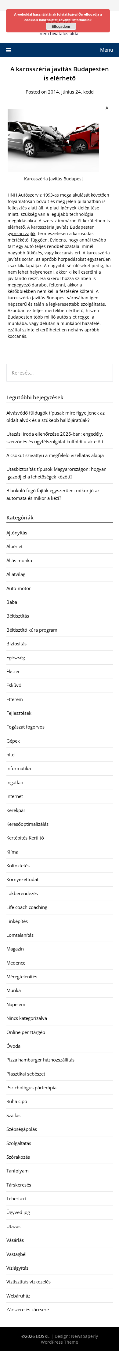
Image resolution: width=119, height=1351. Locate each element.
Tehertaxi (16, 1198)
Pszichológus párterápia (31, 1087)
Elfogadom (61, 26)
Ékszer (13, 671)
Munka (13, 990)
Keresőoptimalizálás (27, 824)
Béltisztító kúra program (31, 630)
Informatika (18, 768)
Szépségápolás (21, 1129)
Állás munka (19, 560)
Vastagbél (16, 1254)
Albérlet (14, 546)
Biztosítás (16, 643)
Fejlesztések (18, 713)
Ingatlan (14, 782)
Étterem (14, 699)
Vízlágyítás (17, 1268)
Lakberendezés (22, 893)
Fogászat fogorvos (25, 727)
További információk (75, 19)
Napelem (15, 1004)
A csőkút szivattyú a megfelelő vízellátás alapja (55, 455)
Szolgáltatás (18, 1143)
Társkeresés (18, 1185)
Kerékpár (15, 810)
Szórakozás (18, 1157)
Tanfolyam (17, 1171)
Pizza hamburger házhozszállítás (40, 1060)
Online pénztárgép (25, 1032)
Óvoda (13, 1046)
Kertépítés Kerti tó (25, 838)
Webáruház (18, 1296)
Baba (11, 602)
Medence (15, 963)
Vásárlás (15, 1240)
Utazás (13, 1226)
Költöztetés (18, 865)
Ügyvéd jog (18, 1212)
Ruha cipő (16, 1101)
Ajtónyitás (16, 533)
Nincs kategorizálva (26, 1018)
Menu (106, 49)
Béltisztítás (17, 616)
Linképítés (17, 921)
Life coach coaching (26, 907)
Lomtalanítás (20, 935)
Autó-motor (18, 588)
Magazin (15, 949)
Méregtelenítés (21, 976)
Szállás (13, 1115)
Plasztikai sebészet (25, 1074)
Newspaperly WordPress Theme (69, 1339)
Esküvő (13, 685)
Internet (14, 796)
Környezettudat (22, 879)
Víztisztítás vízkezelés (28, 1282)
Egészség (15, 657)
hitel (11, 754)
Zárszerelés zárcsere (27, 1309)
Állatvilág (15, 574)
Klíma (12, 852)
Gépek (13, 741)
